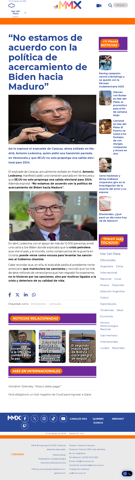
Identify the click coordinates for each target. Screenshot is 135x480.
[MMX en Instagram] (44, 419)
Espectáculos (108, 303)
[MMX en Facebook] (25, 419)
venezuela (55, 303)
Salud (120, 310)
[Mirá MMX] (97, 5)
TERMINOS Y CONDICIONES (52, 459)
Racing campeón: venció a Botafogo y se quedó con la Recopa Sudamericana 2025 (111, 80)
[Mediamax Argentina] (17, 454)
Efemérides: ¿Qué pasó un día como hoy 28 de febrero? (113, 217)
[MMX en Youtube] (63, 419)
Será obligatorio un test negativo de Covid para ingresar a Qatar (50, 394)
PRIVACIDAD (59, 455)
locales (104, 348)
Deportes (118, 285)
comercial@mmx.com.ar (92, 465)
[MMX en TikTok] (53, 418)
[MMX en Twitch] (24, 426)
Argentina (106, 266)
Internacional (38, 303)
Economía (106, 316)
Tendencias (107, 310)
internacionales (109, 341)
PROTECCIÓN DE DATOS (53, 463)
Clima (119, 266)
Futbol (104, 297)
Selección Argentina (112, 291)
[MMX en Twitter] (34, 418)
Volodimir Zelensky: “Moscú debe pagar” (34, 386)
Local (117, 278)
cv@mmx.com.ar (77, 473)
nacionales (118, 348)
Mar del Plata (110, 254)
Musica (104, 285)
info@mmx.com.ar (85, 461)
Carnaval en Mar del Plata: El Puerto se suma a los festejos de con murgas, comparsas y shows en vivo (120, 137)
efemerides (107, 260)
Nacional (105, 278)
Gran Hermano (108, 335)
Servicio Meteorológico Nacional (109, 326)
